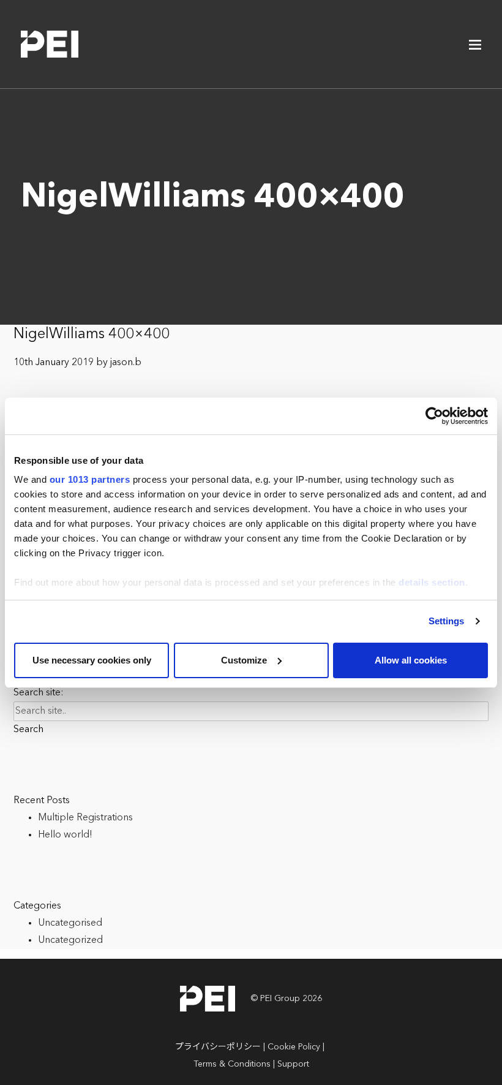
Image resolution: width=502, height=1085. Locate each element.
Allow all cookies (411, 660)
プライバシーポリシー (218, 1047)
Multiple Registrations (85, 818)
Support (293, 1064)
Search (28, 730)
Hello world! (65, 835)
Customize (244, 660)
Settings (447, 621)
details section (432, 582)
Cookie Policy (294, 1047)
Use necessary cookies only (91, 660)
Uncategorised (70, 923)
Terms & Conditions (232, 1064)
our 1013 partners (90, 479)
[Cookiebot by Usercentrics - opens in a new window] (434, 416)
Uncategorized (70, 940)
